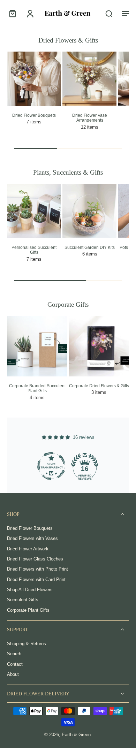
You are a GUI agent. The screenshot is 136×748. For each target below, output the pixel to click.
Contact (15, 664)
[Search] (108, 13)
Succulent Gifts (22, 600)
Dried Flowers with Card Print (36, 579)
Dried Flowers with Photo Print (37, 569)
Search (14, 654)
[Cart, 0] (14, 13)
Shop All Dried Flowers (30, 589)
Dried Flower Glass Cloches (35, 559)
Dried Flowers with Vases (32, 538)
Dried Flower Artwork (27, 549)
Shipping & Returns (26, 643)
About (13, 674)
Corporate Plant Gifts (28, 610)
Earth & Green (76, 735)
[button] (125, 13)
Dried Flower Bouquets (30, 528)
